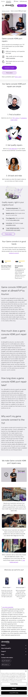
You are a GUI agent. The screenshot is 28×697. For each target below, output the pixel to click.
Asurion (3, 1)
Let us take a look (14, 220)
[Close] (26, 671)
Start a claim (18, 77)
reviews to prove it (14, 253)
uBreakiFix (8, 1)
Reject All (14, 688)
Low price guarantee (7, 607)
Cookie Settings (14, 684)
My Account (24, 1)
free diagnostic (13, 148)
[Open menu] (3, 6)
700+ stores (15, 118)
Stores (16, 1)
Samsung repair (20, 587)
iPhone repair (6, 587)
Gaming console (5, 11)
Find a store (8, 234)
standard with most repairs (13, 230)
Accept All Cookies (14, 693)
